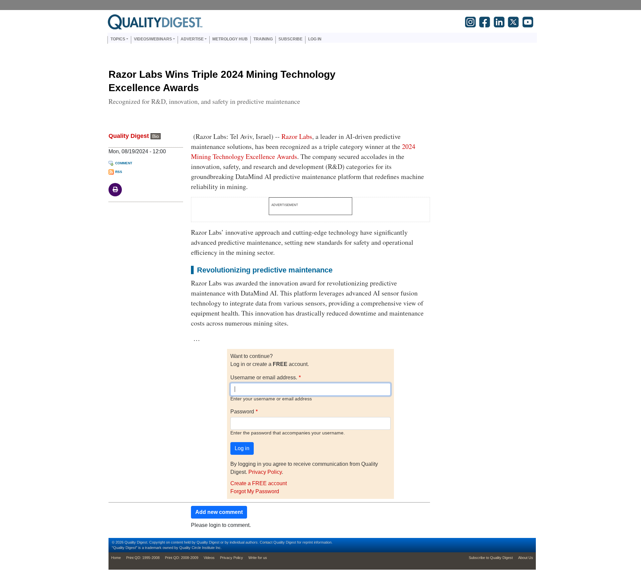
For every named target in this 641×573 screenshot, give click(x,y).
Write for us (257, 558)
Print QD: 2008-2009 (181, 558)
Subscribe (290, 39)
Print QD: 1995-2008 (143, 558)
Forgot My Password (254, 491)
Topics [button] (118, 39)
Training (263, 39)
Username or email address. (263, 377)
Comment (123, 163)
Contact (266, 542)
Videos (209, 558)
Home (116, 558)
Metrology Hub (230, 39)
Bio (155, 136)
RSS (118, 172)
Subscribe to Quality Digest (491, 558)
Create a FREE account (258, 483)
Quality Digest (129, 136)
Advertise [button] (192, 39)
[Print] (115, 189)
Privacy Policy (265, 472)
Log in (315, 39)
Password (242, 411)
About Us (525, 558)
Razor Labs (296, 136)
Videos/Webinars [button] (153, 39)
